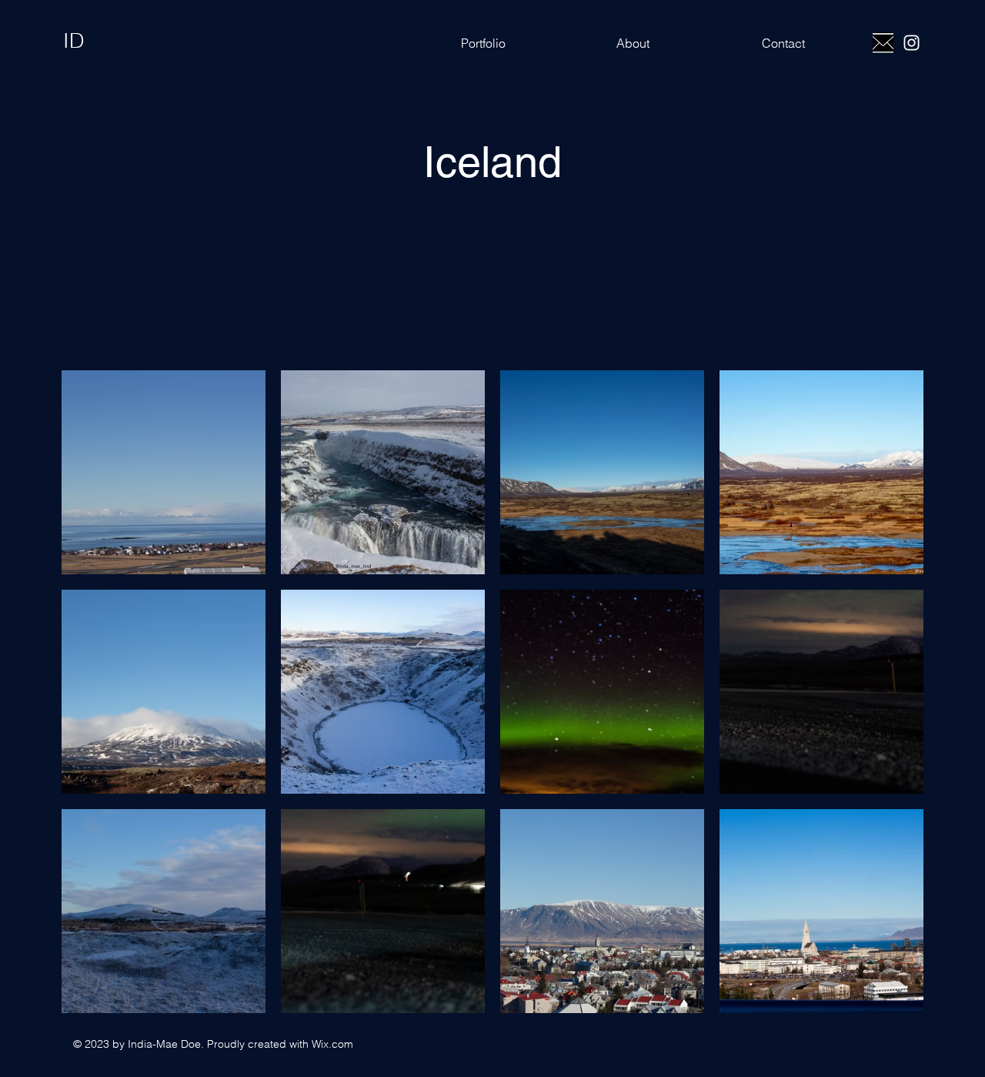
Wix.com (332, 1044)
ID (74, 40)
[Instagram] (911, 42)
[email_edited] (883, 42)
